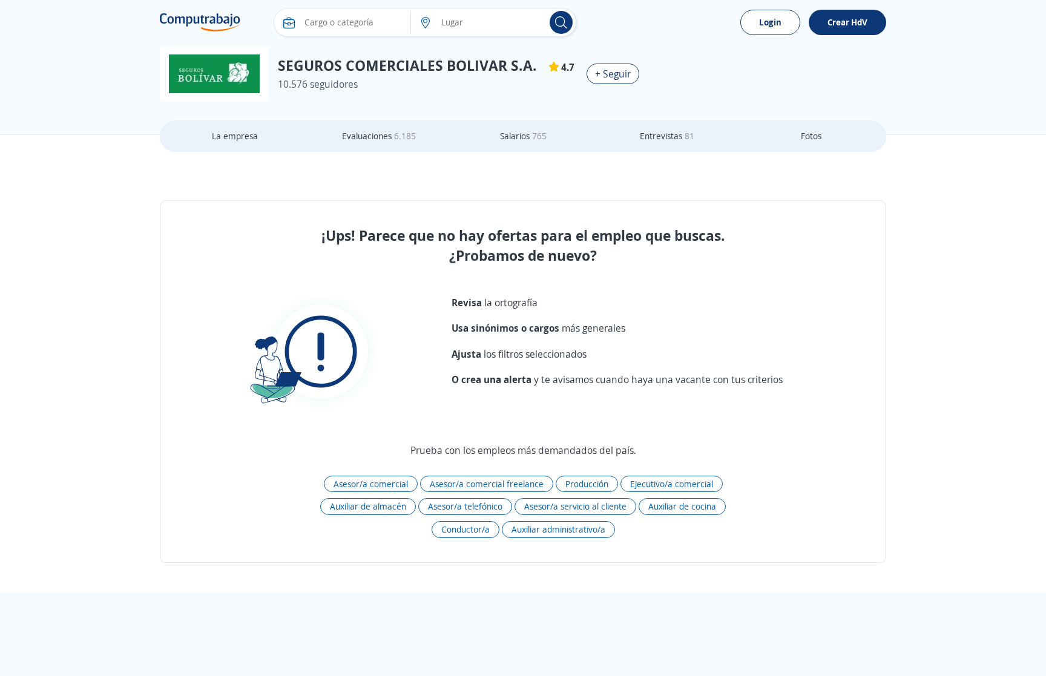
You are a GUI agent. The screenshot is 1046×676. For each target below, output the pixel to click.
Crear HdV (847, 22)
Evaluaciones (379, 136)
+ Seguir (613, 73)
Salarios (523, 136)
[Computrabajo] (200, 22)
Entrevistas (667, 136)
